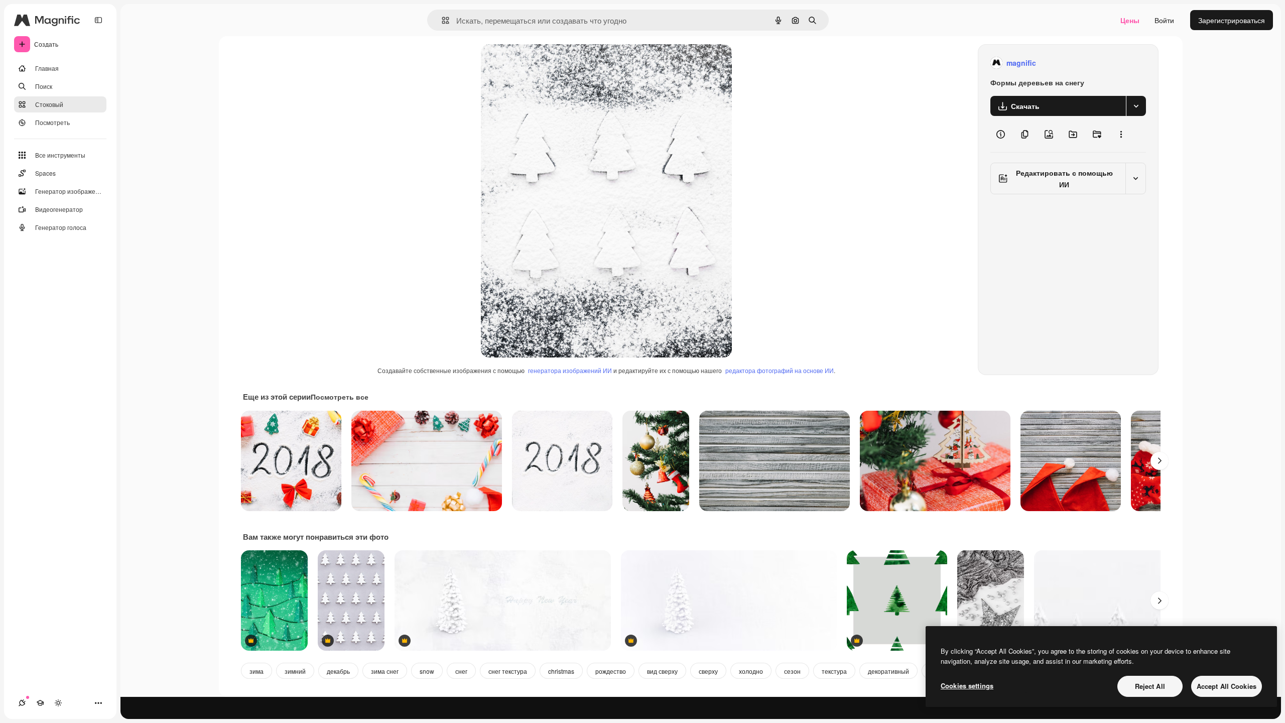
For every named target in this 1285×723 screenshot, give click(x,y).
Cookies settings (967, 685)
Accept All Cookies (1226, 686)
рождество (610, 671)
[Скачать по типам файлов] (1136, 106)
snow (427, 671)
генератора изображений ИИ (570, 370)
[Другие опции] (1121, 134)
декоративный (888, 671)
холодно (751, 671)
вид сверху (662, 671)
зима (256, 671)
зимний (295, 671)
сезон (792, 671)
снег (461, 671)
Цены (1129, 20)
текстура (834, 671)
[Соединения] (22, 703)
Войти (1164, 20)
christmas (561, 671)
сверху (708, 671)
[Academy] (40, 703)
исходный (548, 63)
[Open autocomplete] (441, 20)
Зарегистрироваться (1231, 20)
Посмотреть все (339, 397)
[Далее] (1159, 461)
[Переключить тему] (58, 703)
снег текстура (507, 671)
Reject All (1150, 686)
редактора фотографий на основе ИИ (779, 370)
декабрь (338, 671)
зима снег (385, 671)
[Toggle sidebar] (98, 20)
